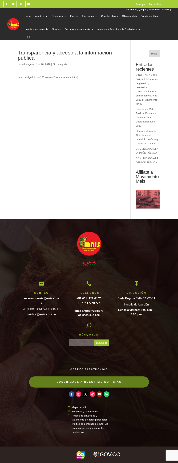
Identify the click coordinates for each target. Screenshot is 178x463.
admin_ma (28, 64)
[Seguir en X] (21, 4)
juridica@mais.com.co (41, 314)
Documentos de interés (77, 29)
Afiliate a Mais (129, 16)
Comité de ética (149, 16)
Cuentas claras (109, 16)
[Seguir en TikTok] (92, 394)
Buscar (154, 53)
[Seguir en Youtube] (28, 4)
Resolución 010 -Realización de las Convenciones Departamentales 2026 (146, 117)
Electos (74, 16)
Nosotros (39, 16)
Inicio (28, 16)
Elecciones (88, 16)
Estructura (57, 16)
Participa (140, 4)
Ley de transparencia (36, 29)
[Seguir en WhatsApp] (106, 394)
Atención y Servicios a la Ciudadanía (117, 29)
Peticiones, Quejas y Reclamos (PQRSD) (148, 9)
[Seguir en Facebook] (6, 4)
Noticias (56, 29)
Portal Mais (155, 4)
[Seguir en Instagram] (14, 4)
